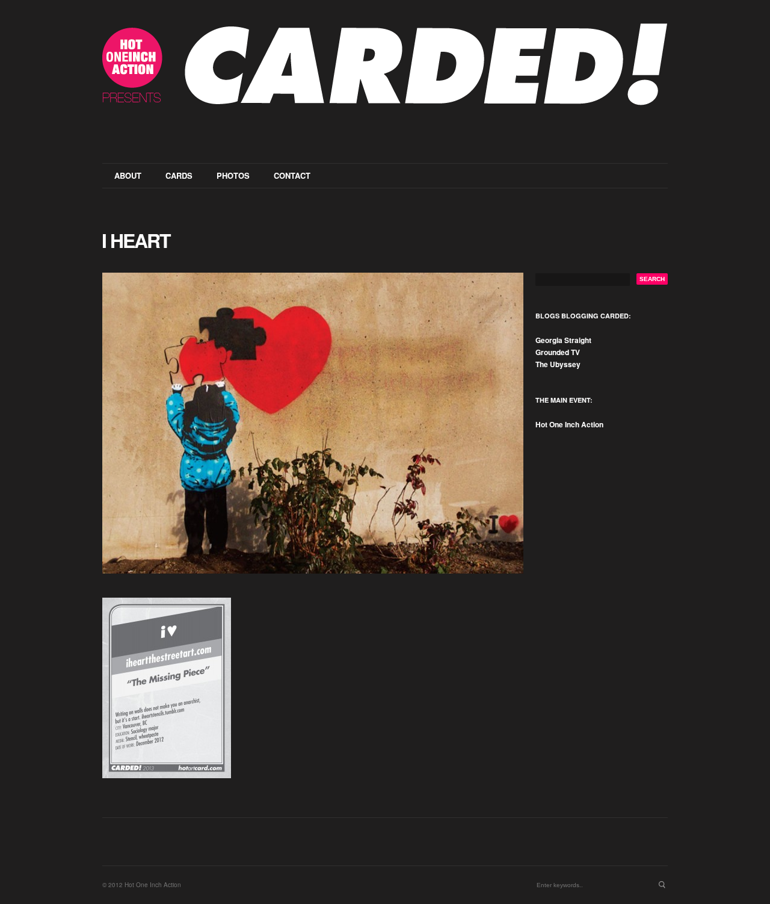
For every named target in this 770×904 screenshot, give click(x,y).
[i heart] (312, 423)
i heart (136, 240)
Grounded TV (557, 352)
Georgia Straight (563, 340)
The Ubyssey (558, 364)
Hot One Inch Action (569, 424)
